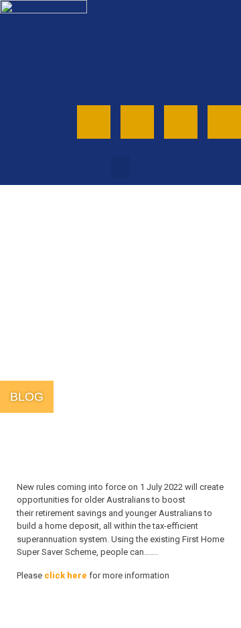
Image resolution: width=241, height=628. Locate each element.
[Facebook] (137, 122)
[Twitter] (180, 122)
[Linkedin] (224, 122)
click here (65, 575)
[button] (120, 167)
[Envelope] (93, 122)
